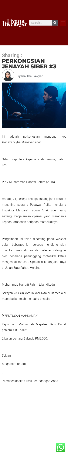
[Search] (55, 23)
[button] (63, 23)
